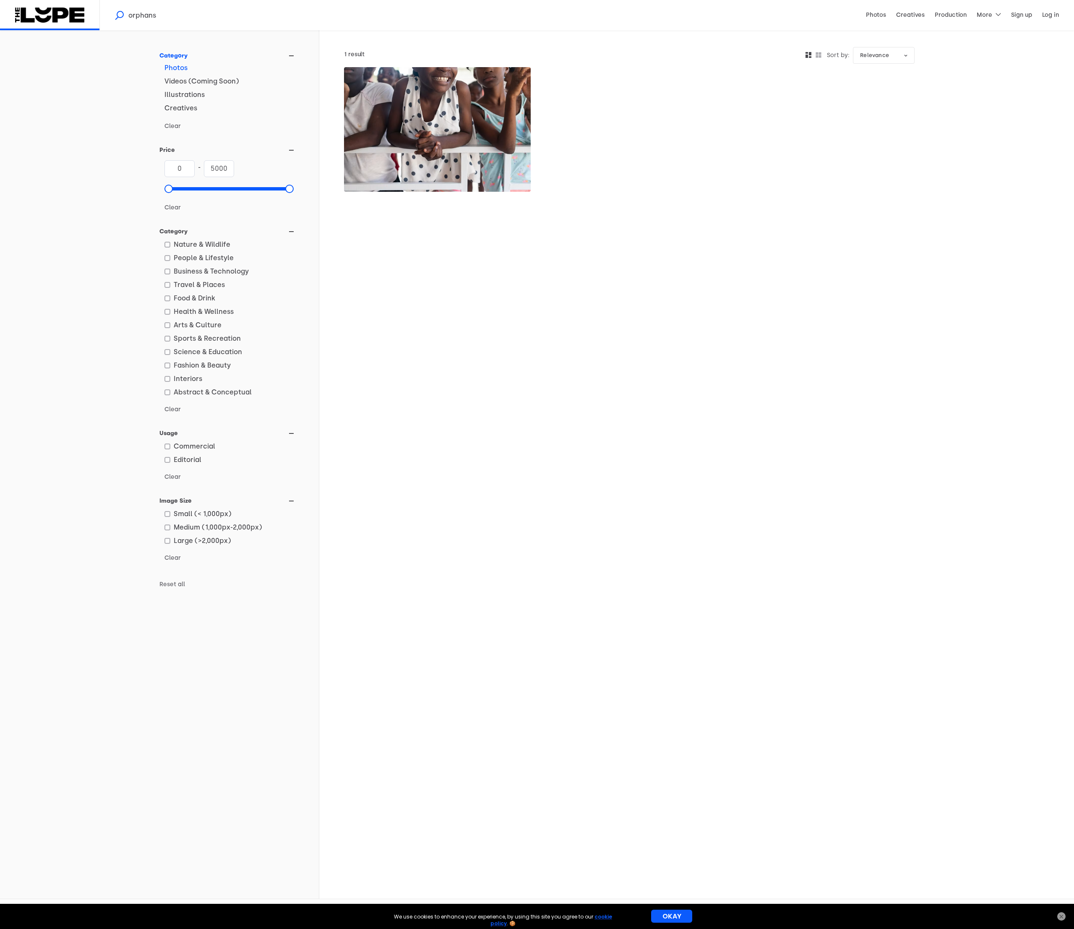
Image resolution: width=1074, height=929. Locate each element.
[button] (168, 189)
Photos (176, 68)
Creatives (180, 108)
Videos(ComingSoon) (201, 81)
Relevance (874, 55)
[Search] (119, 15)
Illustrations (184, 95)
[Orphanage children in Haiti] (437, 129)
